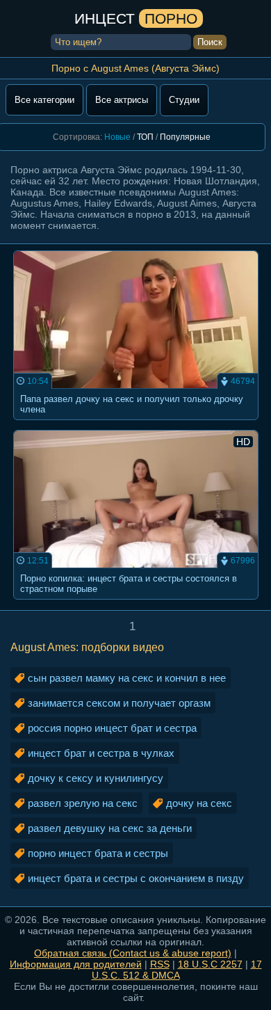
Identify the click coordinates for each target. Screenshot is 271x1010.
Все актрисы (121, 100)
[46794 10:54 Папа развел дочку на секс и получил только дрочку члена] (136, 424)
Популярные (185, 137)
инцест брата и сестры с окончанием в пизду (136, 878)
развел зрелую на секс (83, 803)
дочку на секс (199, 803)
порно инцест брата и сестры (98, 853)
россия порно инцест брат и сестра (112, 728)
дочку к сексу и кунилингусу (95, 778)
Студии (184, 100)
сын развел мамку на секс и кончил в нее (127, 678)
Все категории (44, 100)
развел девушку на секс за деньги (110, 828)
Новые (117, 137)
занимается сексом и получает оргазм (119, 703)
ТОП (145, 137)
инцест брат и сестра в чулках (101, 753)
